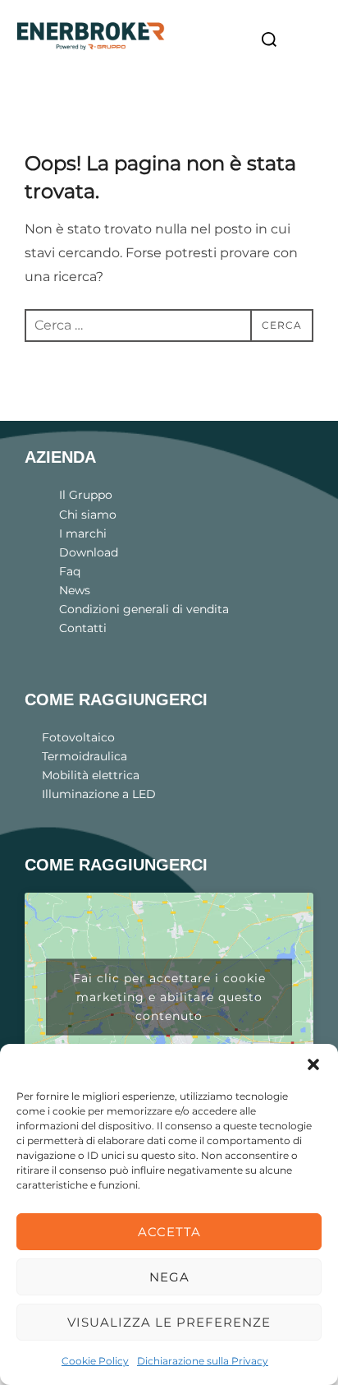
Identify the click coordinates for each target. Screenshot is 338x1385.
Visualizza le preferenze (169, 1322)
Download (88, 552)
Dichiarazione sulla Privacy (202, 1361)
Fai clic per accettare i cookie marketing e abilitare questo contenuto (169, 997)
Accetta (169, 1232)
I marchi (83, 533)
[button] (313, 1064)
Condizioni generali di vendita (144, 609)
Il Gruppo (85, 494)
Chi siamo (87, 514)
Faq (69, 571)
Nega (169, 1277)
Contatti (83, 628)
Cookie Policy (95, 1361)
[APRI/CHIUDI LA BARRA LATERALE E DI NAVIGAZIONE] (308, 40)
